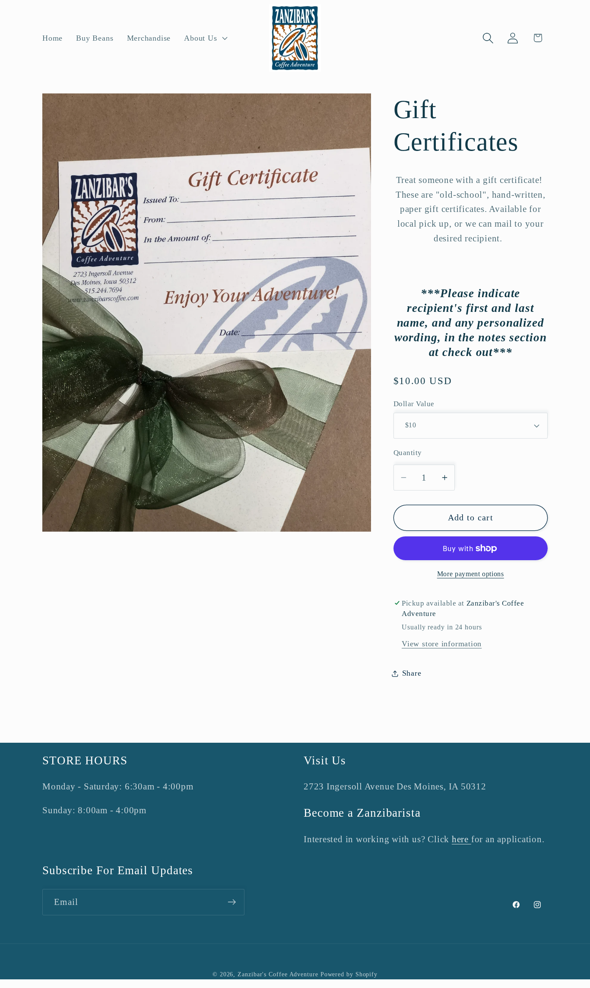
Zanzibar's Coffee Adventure (278, 974)
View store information (442, 643)
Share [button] (412, 673)
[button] (205, 38)
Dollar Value (414, 404)
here (461, 839)
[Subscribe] (231, 902)
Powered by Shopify (348, 974)
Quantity (407, 453)
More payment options (470, 573)
